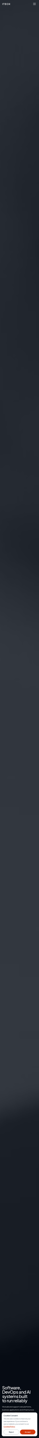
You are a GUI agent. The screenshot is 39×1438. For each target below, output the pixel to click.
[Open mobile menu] (34, 4)
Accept (28, 1432)
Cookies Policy (9, 1427)
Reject (11, 1432)
